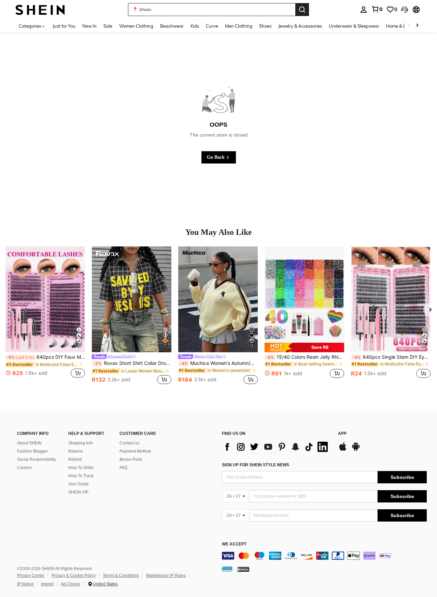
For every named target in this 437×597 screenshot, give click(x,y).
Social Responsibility (36, 459)
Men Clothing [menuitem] (238, 26)
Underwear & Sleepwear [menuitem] (354, 26)
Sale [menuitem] (107, 26)
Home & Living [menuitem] (400, 26)
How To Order (81, 467)
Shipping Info (80, 443)
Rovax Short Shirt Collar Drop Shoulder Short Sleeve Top (132, 363)
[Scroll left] (409, 25)
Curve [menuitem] (212, 26)
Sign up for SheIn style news (255, 465)
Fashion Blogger (32, 451)
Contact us (129, 443)
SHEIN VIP (78, 492)
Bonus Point (130, 459)
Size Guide (78, 484)
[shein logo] (40, 9)
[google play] (356, 449)
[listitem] (45, 316)
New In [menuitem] (89, 26)
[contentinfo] (324, 556)
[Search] (302, 9)
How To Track (81, 475)
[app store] (343, 449)
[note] (304, 347)
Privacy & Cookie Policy (74, 575)
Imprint (47, 584)
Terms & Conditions (121, 575)
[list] (276, 447)
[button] (404, 9)
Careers (24, 467)
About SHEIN (29, 443)
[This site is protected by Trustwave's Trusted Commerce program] (227, 569)
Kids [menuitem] (195, 26)
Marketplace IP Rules (166, 575)
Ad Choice (70, 584)
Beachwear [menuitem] (172, 26)
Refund (75, 459)
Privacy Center (30, 575)
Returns (75, 451)
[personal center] (364, 9)
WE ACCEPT (234, 544)
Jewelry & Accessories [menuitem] (300, 26)
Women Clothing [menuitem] (136, 26)
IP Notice (25, 584)
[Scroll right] (417, 25)
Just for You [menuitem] (64, 26)
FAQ (123, 467)
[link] (377, 9)
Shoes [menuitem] (265, 26)
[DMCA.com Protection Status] (243, 569)
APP (342, 433)
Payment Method (135, 451)
